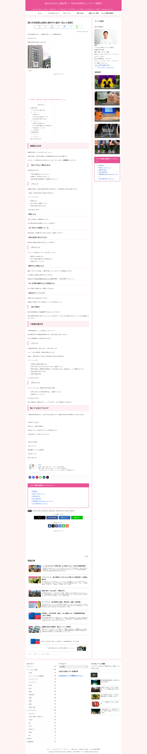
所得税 (58, 510)
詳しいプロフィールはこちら (106, 67)
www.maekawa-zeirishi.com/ (35, 472)
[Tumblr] (44, 477)
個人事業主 (45, 510)
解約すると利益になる (39, 123)
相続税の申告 (36, 496)
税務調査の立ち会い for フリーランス (42, 501)
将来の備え (52, 510)
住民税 (35, 510)
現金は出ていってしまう (39, 127)
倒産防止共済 (34, 107)
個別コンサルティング (38, 493)
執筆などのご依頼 (83, 749)
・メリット (35, 112)
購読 (94, 675)
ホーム (48, 749)
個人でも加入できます (36, 138)
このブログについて (56, 749)
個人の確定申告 (36, 498)
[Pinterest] (37, 477)
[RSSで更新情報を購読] (67, 525)
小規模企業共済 (34, 132)
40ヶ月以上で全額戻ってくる (41, 116)
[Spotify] (40, 477)
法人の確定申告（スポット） (40, 503)
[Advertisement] (58, 86)
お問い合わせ (74, 749)
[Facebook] (30, 477)
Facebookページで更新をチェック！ (71, 675)
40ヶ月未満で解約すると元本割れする (43, 125)
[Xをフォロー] (53, 525)
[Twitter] (47, 477)
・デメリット (35, 121)
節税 (30, 510)
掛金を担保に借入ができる (40, 119)
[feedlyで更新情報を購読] (63, 525)
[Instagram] (33, 477)
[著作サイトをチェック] (49, 525)
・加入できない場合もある (38, 110)
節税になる (36, 114)
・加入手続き (35, 130)
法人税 (68, 510)
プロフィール (66, 749)
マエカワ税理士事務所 (100, 65)
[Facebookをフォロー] (56, 525)
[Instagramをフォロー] (60, 525)
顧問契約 (34, 491)
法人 (64, 510)
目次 (39, 104)
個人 (40, 510)
